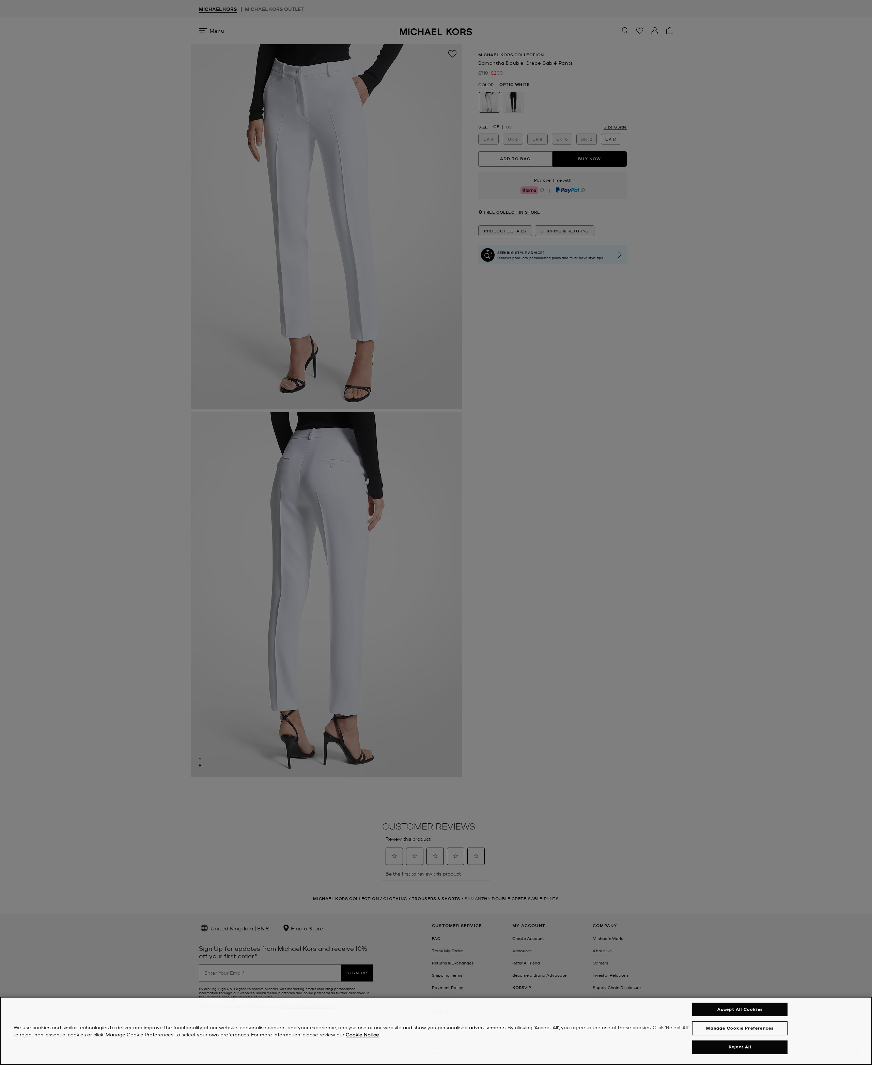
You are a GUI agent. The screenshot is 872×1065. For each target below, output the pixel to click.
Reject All (740, 1047)
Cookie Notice (362, 1034)
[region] (436, 1031)
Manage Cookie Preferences (740, 1028)
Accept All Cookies (740, 1009)
